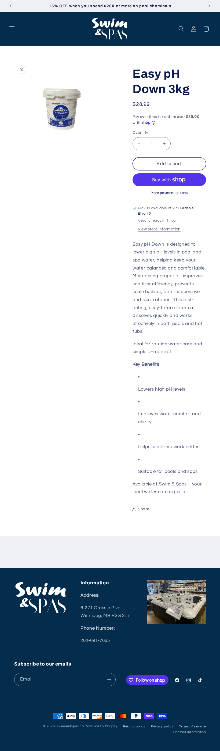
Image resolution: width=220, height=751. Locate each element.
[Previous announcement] (11, 6)
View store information (159, 229)
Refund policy (134, 726)
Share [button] (143, 509)
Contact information (189, 732)
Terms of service (192, 726)
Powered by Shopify (101, 726)
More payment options (169, 193)
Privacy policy (162, 726)
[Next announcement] (209, 6)
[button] (12, 29)
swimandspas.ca (70, 726)
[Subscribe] (109, 679)
